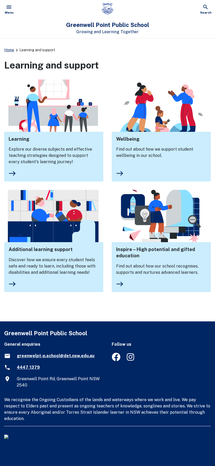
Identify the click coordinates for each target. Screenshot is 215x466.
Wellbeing (127, 139)
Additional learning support (41, 249)
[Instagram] (131, 359)
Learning (19, 139)
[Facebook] (116, 359)
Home (9, 50)
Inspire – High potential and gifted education (155, 252)
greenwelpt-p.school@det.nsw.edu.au (55, 355)
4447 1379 (28, 367)
